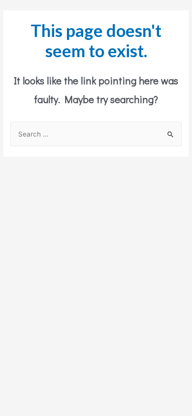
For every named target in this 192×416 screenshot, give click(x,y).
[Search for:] (96, 134)
